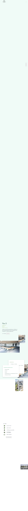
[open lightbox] (23, 339)
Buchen (8, 333)
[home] (4, 1)
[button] (26, 2)
